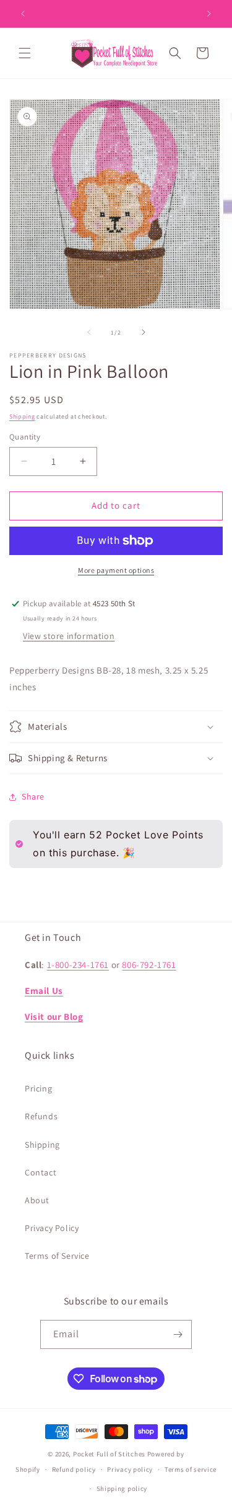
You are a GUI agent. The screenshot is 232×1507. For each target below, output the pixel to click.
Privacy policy (130, 1469)
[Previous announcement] (23, 13)
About (37, 1200)
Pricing (38, 1088)
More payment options (116, 570)
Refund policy (74, 1469)
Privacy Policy (52, 1228)
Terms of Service (57, 1255)
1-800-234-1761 (78, 965)
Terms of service (191, 1469)
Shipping (22, 416)
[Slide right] (143, 332)
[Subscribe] (177, 1334)
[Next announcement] (209, 13)
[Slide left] (89, 332)
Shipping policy (122, 1488)
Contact (40, 1172)
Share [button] (33, 796)
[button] (24, 53)
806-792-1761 (149, 965)
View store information (68, 635)
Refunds (41, 1116)
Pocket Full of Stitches (109, 1454)
